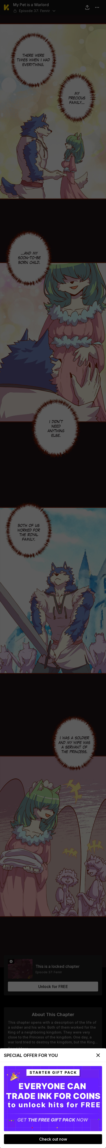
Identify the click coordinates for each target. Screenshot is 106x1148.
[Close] (98, 1055)
